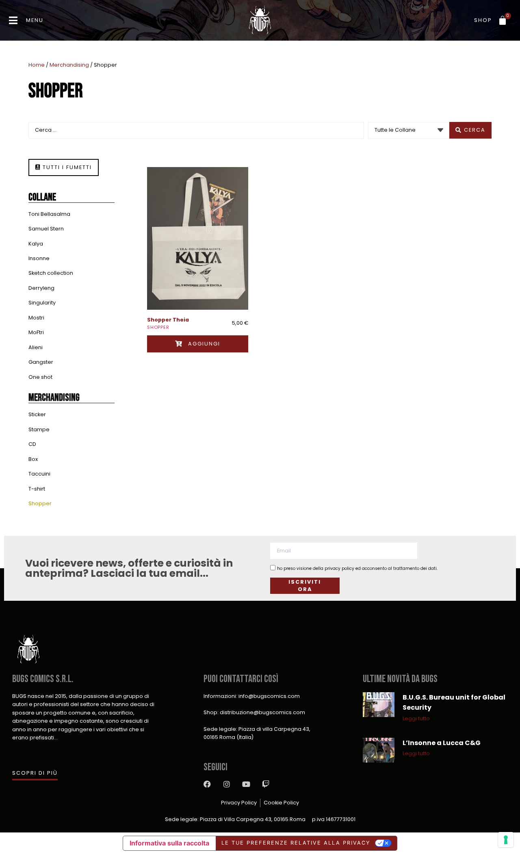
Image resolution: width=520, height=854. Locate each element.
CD (32, 444)
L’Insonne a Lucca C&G (442, 743)
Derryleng (41, 288)
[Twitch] (265, 784)
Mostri (36, 317)
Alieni (35, 347)
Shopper (40, 503)
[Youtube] (246, 784)
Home (36, 64)
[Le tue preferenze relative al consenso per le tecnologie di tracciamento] (506, 839)
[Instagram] (226, 784)
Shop (483, 20)
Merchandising (69, 64)
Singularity (42, 302)
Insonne (39, 258)
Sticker (37, 414)
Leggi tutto (416, 718)
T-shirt (36, 488)
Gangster (40, 362)
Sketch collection (50, 272)
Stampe (39, 429)
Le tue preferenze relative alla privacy (295, 843)
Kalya (35, 243)
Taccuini (39, 473)
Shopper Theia (168, 319)
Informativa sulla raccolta (169, 843)
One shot (40, 377)
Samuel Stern (46, 228)
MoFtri (36, 332)
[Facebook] (207, 784)
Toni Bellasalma (49, 214)
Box (33, 459)
